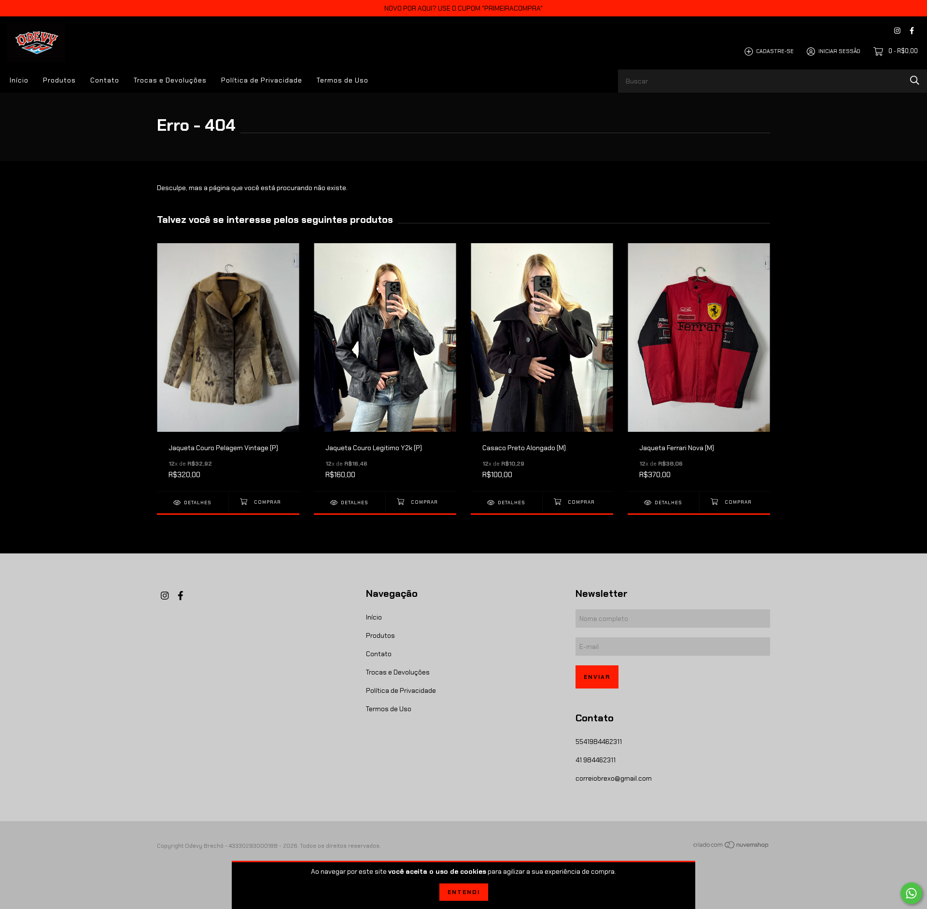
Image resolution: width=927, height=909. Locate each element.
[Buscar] (914, 80)
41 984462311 (596, 760)
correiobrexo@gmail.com (614, 778)
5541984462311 (599, 741)
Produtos (59, 80)
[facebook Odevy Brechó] (912, 30)
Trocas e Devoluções (170, 80)
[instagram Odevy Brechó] (897, 30)
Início (19, 80)
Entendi (464, 892)
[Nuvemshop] (731, 846)
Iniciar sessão (839, 51)
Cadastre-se (775, 51)
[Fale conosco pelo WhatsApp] (911, 893)
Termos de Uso (342, 80)
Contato (104, 80)
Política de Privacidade (261, 80)
